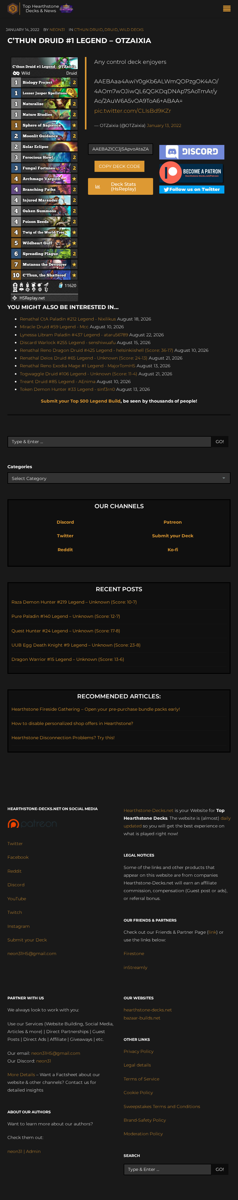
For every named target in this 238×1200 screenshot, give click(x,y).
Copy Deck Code (119, 166)
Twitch (14, 912)
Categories (19, 466)
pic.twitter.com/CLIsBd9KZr (132, 110)
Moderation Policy (143, 1134)
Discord (65, 522)
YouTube (16, 898)
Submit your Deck (172, 536)
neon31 (57, 29)
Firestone (134, 953)
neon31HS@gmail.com (31, 953)
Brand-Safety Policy (145, 1120)
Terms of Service (141, 1079)
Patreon (173, 522)
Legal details (137, 1065)
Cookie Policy (138, 1092)
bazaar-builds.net (142, 1018)
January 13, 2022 (164, 125)
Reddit (65, 549)
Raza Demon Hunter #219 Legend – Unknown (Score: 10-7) (74, 602)
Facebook (18, 857)
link (212, 932)
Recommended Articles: (119, 696)
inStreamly (135, 967)
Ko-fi (173, 549)
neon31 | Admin (24, 1151)
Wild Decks (131, 29)
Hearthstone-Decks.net (149, 810)
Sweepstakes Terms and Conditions (162, 1106)
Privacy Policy (138, 1051)
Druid (111, 29)
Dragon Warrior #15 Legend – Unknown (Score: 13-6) (67, 659)
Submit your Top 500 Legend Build (81, 401)
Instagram (18, 926)
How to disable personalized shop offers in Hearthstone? (72, 723)
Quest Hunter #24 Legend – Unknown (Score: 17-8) (65, 631)
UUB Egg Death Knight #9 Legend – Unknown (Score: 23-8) (76, 645)
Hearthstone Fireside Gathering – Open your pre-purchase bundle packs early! (95, 709)
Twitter (65, 536)
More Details (21, 1074)
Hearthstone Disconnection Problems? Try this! (63, 737)
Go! (220, 441)
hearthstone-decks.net (148, 1010)
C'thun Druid (88, 29)
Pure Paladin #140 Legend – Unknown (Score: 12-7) (65, 616)
